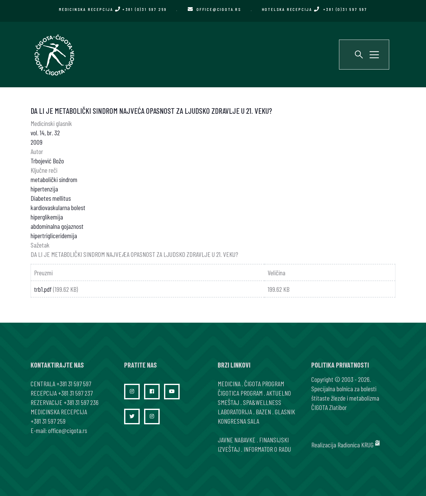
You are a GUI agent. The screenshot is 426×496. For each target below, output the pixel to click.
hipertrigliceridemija (54, 235)
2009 (36, 142)
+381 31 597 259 (48, 421)
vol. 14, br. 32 (45, 132)
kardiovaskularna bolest (58, 207)
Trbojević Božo (47, 161)
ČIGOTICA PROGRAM (240, 393)
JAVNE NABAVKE (236, 440)
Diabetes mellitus (51, 198)
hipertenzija (44, 189)
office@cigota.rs (218, 9)
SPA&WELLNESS (262, 402)
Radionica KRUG (355, 445)
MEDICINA (229, 383)
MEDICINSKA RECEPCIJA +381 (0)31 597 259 (113, 9)
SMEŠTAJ (228, 402)
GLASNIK (285, 411)
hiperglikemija (47, 217)
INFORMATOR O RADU (267, 449)
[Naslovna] (54, 54)
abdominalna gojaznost (57, 226)
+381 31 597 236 (81, 402)
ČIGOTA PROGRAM (264, 383)
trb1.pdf (43, 289)
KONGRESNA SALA (238, 421)
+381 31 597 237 (75, 393)
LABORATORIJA (235, 411)
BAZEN (263, 411)
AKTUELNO (278, 393)
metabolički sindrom (54, 179)
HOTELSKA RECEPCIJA (314, 9)
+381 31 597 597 (73, 383)
